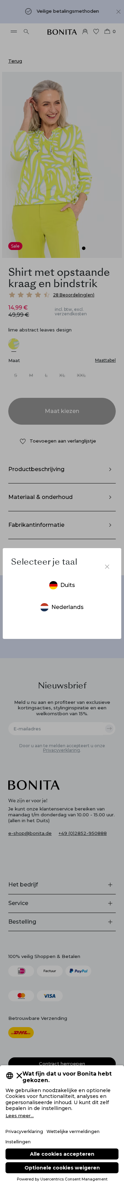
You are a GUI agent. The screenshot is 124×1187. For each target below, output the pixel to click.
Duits (67, 585)
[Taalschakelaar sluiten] (107, 567)
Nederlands (67, 607)
